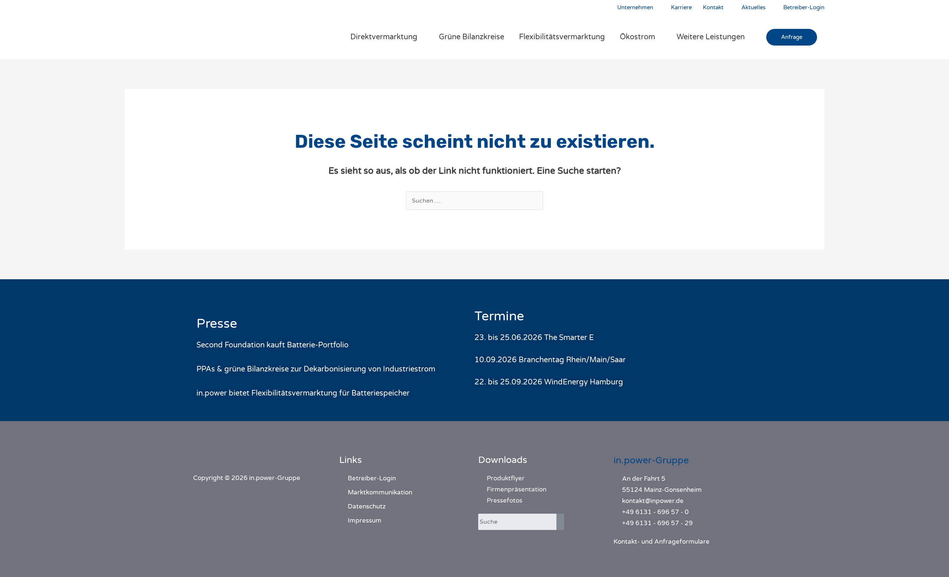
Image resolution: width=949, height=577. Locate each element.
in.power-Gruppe (651, 460)
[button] (791, 37)
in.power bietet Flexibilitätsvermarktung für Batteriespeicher (303, 393)
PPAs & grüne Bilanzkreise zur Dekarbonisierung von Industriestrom (315, 369)
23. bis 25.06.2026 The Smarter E (534, 337)
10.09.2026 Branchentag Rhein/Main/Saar (550, 360)
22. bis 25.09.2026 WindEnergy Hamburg (548, 382)
